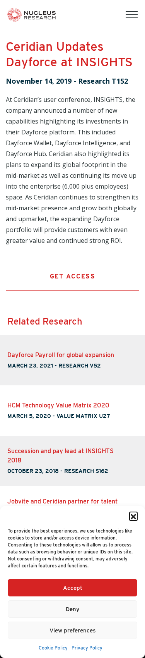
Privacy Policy (87, 648)
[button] (133, 516)
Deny (72, 609)
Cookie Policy (53, 648)
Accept (72, 587)
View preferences (72, 630)
